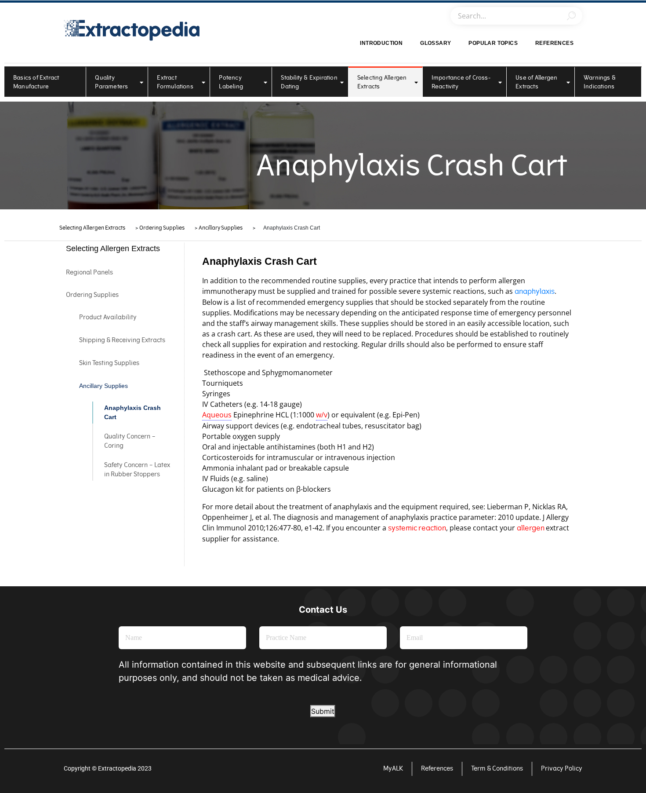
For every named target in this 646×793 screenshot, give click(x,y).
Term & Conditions (497, 768)
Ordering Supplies (92, 295)
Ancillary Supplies (103, 385)
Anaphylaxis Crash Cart (132, 412)
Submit (322, 711)
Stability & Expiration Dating (309, 82)
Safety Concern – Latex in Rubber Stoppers (137, 469)
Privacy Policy (561, 768)
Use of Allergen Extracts (536, 82)
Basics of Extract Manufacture (36, 82)
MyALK (393, 768)
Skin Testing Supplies (109, 363)
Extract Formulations (175, 82)
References (554, 43)
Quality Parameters (111, 82)
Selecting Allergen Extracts (382, 82)
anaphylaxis (535, 291)
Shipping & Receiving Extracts (122, 340)
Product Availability (108, 317)
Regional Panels (89, 272)
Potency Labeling (231, 82)
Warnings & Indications (600, 82)
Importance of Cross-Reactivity (461, 82)
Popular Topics (493, 43)
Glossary (435, 43)
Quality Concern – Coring (130, 441)
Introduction (381, 43)
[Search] (571, 16)
